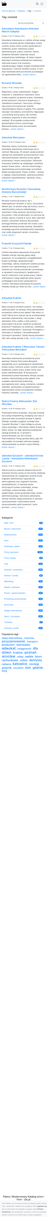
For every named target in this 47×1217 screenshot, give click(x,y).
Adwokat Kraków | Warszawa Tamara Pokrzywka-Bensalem (23, 348)
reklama (7, 664)
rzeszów (29, 638)
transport (32, 641)
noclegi (34, 664)
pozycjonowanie (14, 641)
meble (29, 656)
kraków (18, 652)
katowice (20, 664)
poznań (31, 652)
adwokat (9, 648)
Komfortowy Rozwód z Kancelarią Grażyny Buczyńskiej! (21, 190)
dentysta (36, 660)
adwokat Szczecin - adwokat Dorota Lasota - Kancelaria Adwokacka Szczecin (22, 458)
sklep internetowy (12, 638)
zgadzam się (41, 1206)
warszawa (23, 644)
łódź (28, 667)
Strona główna (8, 11)
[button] (37, 4)
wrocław (9, 656)
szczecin (18, 667)
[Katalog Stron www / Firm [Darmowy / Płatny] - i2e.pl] (4, 4)
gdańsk (38, 667)
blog (4, 670)
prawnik (7, 667)
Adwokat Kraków (11, 298)
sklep (20, 656)
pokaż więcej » (30, 74)
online (24, 660)
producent (8, 644)
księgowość (25, 648)
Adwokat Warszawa (13, 137)
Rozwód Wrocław (12, 83)
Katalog (21, 11)
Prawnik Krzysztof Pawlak (16, 243)
